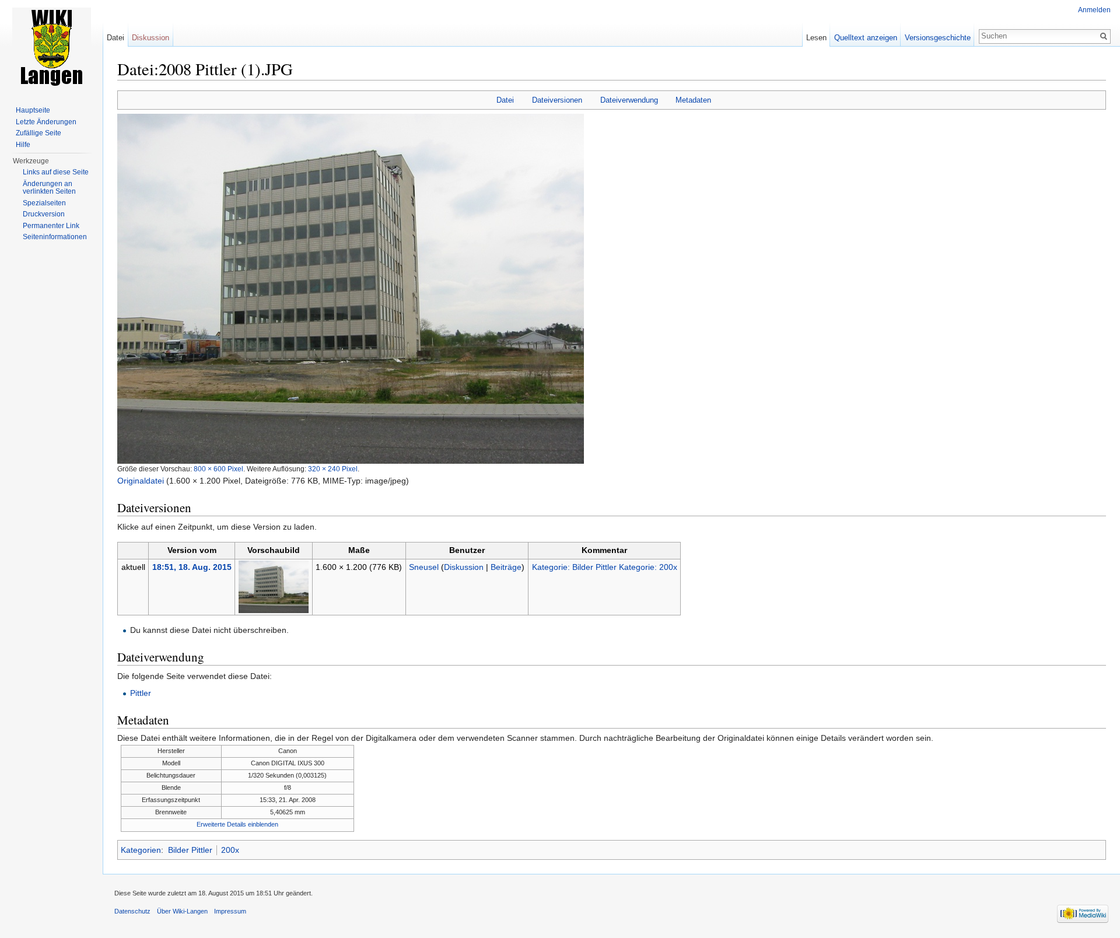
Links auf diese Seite (56, 172)
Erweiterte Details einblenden (237, 824)
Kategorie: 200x (648, 567)
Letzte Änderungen (46, 122)
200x (230, 850)
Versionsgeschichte (938, 37)
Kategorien (141, 850)
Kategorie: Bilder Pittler (574, 567)
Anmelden (1094, 10)
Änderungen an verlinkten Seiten (49, 188)
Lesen (816, 37)
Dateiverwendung (629, 100)
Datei (505, 100)
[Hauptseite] (51, 46)
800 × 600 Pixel (218, 469)
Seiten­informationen (55, 237)
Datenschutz (132, 911)
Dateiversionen (557, 100)
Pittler (140, 693)
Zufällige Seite (38, 133)
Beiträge (506, 567)
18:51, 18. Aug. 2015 (192, 567)
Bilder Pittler (190, 850)
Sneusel (424, 567)
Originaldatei (140, 480)
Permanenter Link (51, 226)
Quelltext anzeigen (865, 37)
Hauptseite (33, 110)
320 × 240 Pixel (333, 469)
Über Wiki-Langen (182, 911)
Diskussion (464, 567)
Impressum (230, 911)
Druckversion (44, 214)
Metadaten (693, 100)
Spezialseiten (44, 203)
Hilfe (23, 145)
